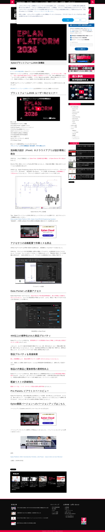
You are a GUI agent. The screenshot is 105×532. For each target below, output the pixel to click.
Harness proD (75, 112)
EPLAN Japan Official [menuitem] (70, 513)
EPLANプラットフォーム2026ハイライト (22, 88)
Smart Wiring (75, 120)
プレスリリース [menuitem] (69, 510)
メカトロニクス (75, 138)
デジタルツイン (75, 137)
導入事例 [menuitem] (29, 2)
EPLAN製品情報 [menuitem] (20, 2)
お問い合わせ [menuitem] (71, 2)
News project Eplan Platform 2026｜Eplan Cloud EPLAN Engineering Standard (33, 219)
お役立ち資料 (74, 125)
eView (73, 115)
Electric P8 (75, 108)
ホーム (12, 71)
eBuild (74, 110)
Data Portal (75, 118)
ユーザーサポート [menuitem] (70, 515)
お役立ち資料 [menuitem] (54, 2)
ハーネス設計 (75, 132)
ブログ (72, 128)
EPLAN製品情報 (19, 71)
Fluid (73, 121)
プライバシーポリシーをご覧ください (44, 11)
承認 (68, 20)
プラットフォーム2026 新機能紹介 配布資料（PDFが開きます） (28, 145)
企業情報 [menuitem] (62, 2)
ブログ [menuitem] (36, 2)
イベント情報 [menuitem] (44, 2)
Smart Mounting (76, 116)
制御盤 (73, 135)
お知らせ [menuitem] (67, 508)
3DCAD (74, 133)
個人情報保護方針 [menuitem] (70, 516)
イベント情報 (74, 127)
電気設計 (74, 130)
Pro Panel (74, 113)
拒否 (80, 20)
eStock (74, 123)
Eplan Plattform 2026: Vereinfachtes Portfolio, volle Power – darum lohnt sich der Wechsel (36, 456)
